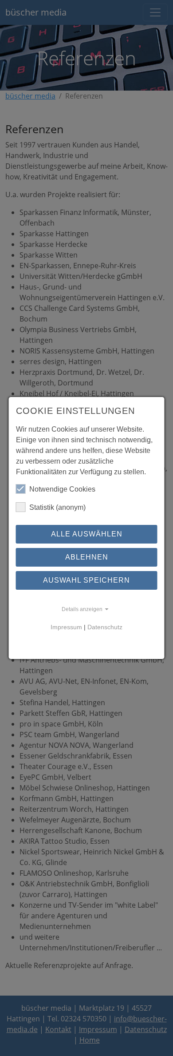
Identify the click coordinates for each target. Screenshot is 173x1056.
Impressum (66, 627)
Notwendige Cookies (62, 489)
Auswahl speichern (86, 580)
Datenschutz (104, 627)
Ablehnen (86, 557)
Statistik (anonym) (57, 507)
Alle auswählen (86, 534)
